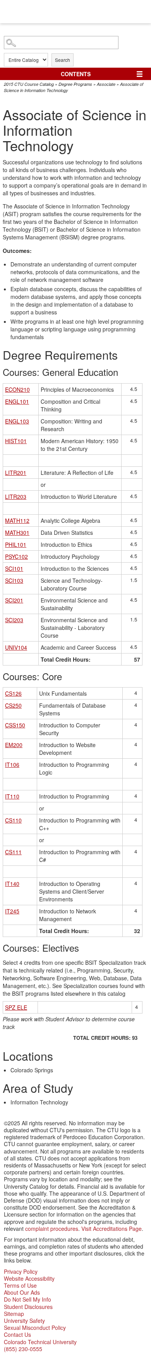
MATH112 (17, 520)
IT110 (12, 796)
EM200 (13, 745)
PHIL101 (15, 544)
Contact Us (17, 1334)
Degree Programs (75, 84)
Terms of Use (20, 1285)
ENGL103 (17, 421)
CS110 (13, 820)
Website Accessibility (29, 1278)
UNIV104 (16, 647)
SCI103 (14, 580)
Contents (76, 74)
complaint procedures (51, 1228)
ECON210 (17, 389)
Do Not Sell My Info (27, 1299)
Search (62, 59)
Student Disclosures (28, 1307)
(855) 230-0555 (23, 1349)
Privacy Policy (21, 1271)
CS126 (13, 693)
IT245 (12, 911)
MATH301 (17, 532)
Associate (106, 84)
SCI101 (14, 568)
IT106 (12, 764)
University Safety (24, 1320)
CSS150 (15, 725)
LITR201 (15, 472)
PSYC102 (16, 556)
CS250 (13, 705)
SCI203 (14, 620)
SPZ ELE (16, 1007)
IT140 (12, 883)
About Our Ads (22, 1292)
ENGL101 (17, 401)
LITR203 (15, 496)
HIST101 (16, 441)
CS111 (13, 852)
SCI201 (14, 600)
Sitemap (14, 1313)
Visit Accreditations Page (111, 1228)
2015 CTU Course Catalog (29, 84)
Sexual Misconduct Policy (35, 1327)
